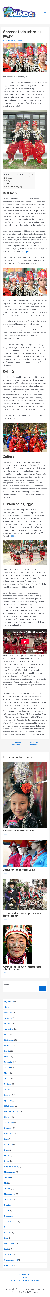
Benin (6, 1034)
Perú (6, 1238)
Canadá (7, 1067)
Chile (6, 1073)
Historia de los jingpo (15, 186)
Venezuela (8, 1265)
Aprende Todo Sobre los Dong (18, 830)
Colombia (8, 1089)
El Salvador (9, 1106)
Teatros (7, 1254)
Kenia (6, 1161)
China (19, 41)
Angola (7, 1023)
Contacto (25, 1277)
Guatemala (9, 1122)
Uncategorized (11, 1260)
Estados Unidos (11, 1111)
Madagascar (9, 1172)
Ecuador (8, 1095)
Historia (7, 1128)
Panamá (7, 1232)
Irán (6, 1150)
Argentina (8, 1029)
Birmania (8, 1045)
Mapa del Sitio (25, 1274)
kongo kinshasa (11, 1166)
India (6, 1139)
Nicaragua (8, 1216)
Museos (7, 1199)
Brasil (6, 1056)
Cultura (9, 184)
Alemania (8, 1012)
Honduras (8, 1133)
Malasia (7, 1177)
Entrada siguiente (33, 745)
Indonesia (8, 1144)
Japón (6, 1155)
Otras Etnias (9, 1221)
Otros (6, 1227)
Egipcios (8, 1100)
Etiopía (7, 1117)
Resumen (9, 178)
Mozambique (10, 1194)
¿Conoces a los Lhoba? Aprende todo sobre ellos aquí (22, 914)
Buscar (7, 984)
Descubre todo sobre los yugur (19, 869)
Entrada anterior (16, 744)
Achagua (25, 251)
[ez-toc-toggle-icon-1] (30, 175)
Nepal (6, 1210)
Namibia (7, 1205)
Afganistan (9, 1001)
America (8, 1018)
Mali (6, 1183)
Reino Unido (9, 1243)
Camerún (8, 1062)
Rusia (6, 1249)
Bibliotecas (9, 1040)
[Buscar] (42, 988)
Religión (9, 181)
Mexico (7, 1188)
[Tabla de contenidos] (31, 175)
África (6, 1007)
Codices (7, 1084)
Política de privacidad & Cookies (25, 1280)
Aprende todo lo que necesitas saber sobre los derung (22, 967)
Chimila (14, 536)
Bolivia (7, 1051)
